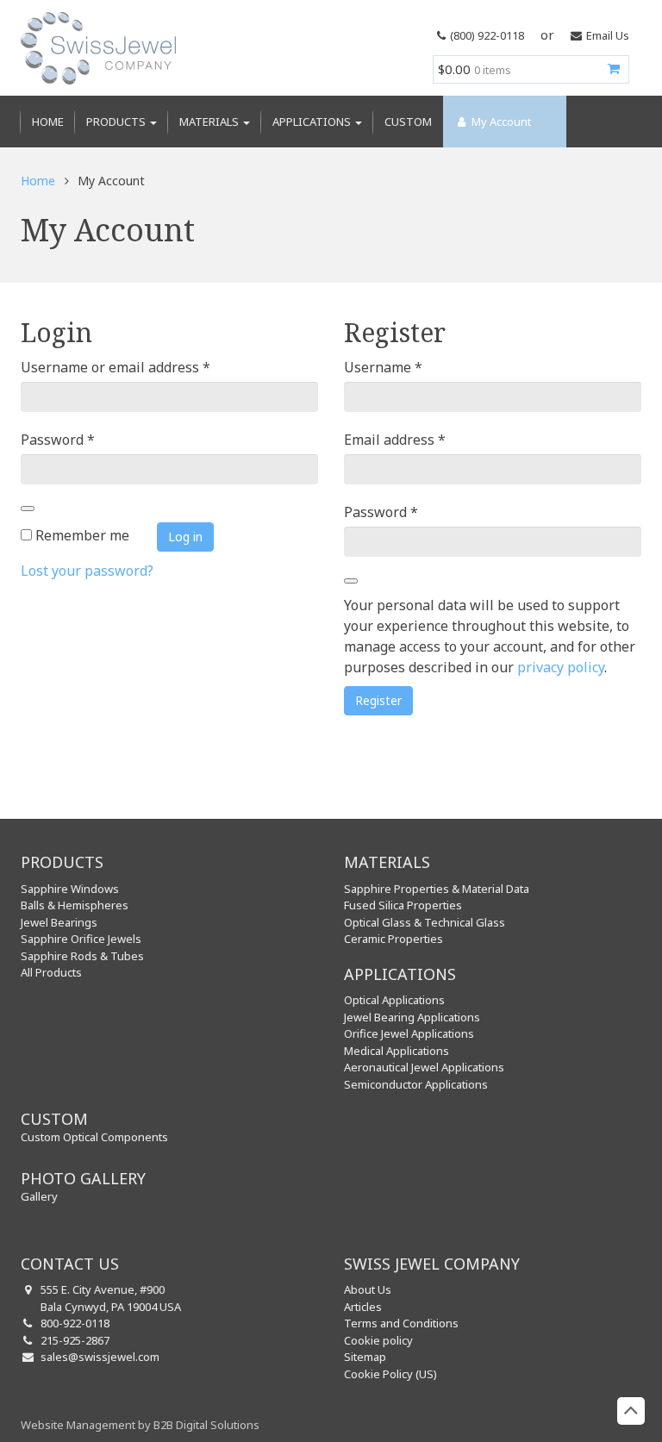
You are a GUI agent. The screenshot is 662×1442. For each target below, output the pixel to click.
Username (383, 367)
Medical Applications (396, 1050)
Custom (408, 121)
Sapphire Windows (70, 888)
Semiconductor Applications (416, 1084)
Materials (210, 121)
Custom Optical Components (94, 1137)
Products (117, 121)
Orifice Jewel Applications (409, 1033)
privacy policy (560, 667)
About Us (367, 1289)
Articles (363, 1306)
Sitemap (365, 1356)
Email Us (607, 35)
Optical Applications (394, 1000)
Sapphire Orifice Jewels (81, 938)
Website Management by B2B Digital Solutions (140, 1425)
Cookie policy (378, 1340)
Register (378, 700)
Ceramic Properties (393, 938)
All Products (51, 972)
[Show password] (27, 508)
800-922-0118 (75, 1323)
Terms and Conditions (401, 1323)
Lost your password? (87, 570)
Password (58, 439)
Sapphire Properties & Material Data (436, 888)
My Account (500, 121)
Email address (395, 439)
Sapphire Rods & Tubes (82, 956)
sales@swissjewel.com (100, 1356)
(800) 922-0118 (487, 35)
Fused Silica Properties (403, 905)
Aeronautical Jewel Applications (424, 1067)
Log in (185, 536)
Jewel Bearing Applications (412, 1017)
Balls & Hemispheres (74, 905)
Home (48, 121)
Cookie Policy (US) (390, 1374)
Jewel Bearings (59, 922)
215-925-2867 (75, 1340)
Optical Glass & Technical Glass (424, 922)
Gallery (39, 1196)
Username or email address (115, 367)
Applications (312, 121)
